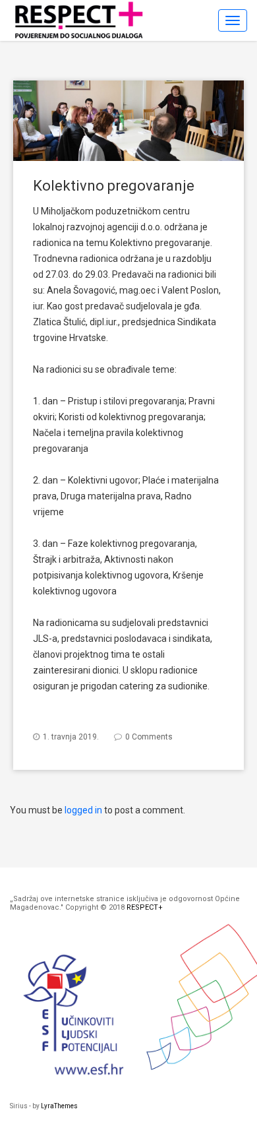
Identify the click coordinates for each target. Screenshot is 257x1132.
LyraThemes (59, 1106)
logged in (83, 810)
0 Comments (149, 736)
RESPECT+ (145, 907)
